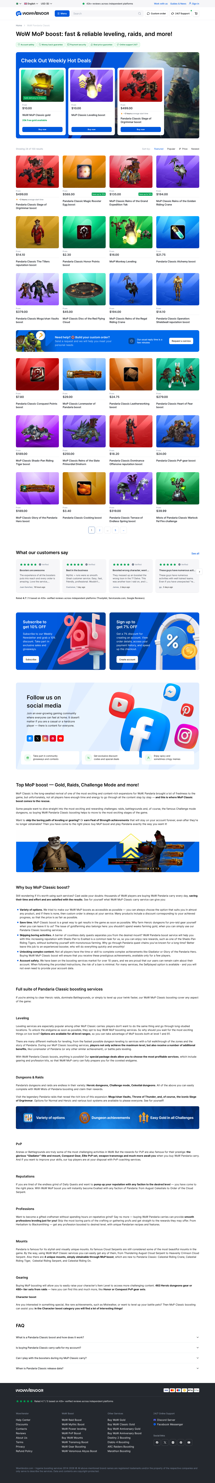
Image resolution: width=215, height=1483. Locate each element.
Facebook (30, 738)
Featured (158, 148)
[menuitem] (29, 3)
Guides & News (178, 3)
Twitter (37, 738)
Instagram (45, 738)
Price (184, 148)
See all (195, 553)
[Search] (139, 13)
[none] (31, 3)
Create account (127, 659)
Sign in (195, 3)
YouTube (60, 738)
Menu (64, 13)
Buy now (42, 129)
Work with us (161, 3)
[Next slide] (199, 571)
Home (19, 25)
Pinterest (53, 738)
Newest (195, 148)
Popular (171, 148)
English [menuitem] (31, 3)
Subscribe (31, 659)
